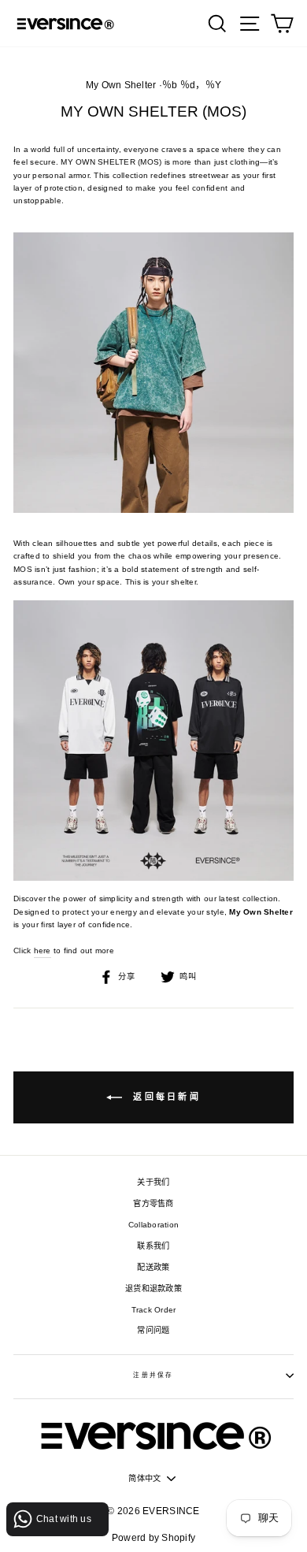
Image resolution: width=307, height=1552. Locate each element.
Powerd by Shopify (153, 1537)
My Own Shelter (121, 85)
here (42, 950)
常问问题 (153, 1330)
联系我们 (153, 1246)
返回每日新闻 (164, 1096)
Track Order (153, 1309)
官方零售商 (153, 1203)
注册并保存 (153, 1375)
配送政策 (153, 1267)
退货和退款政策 (153, 1288)
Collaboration (153, 1224)
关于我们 (153, 1182)
